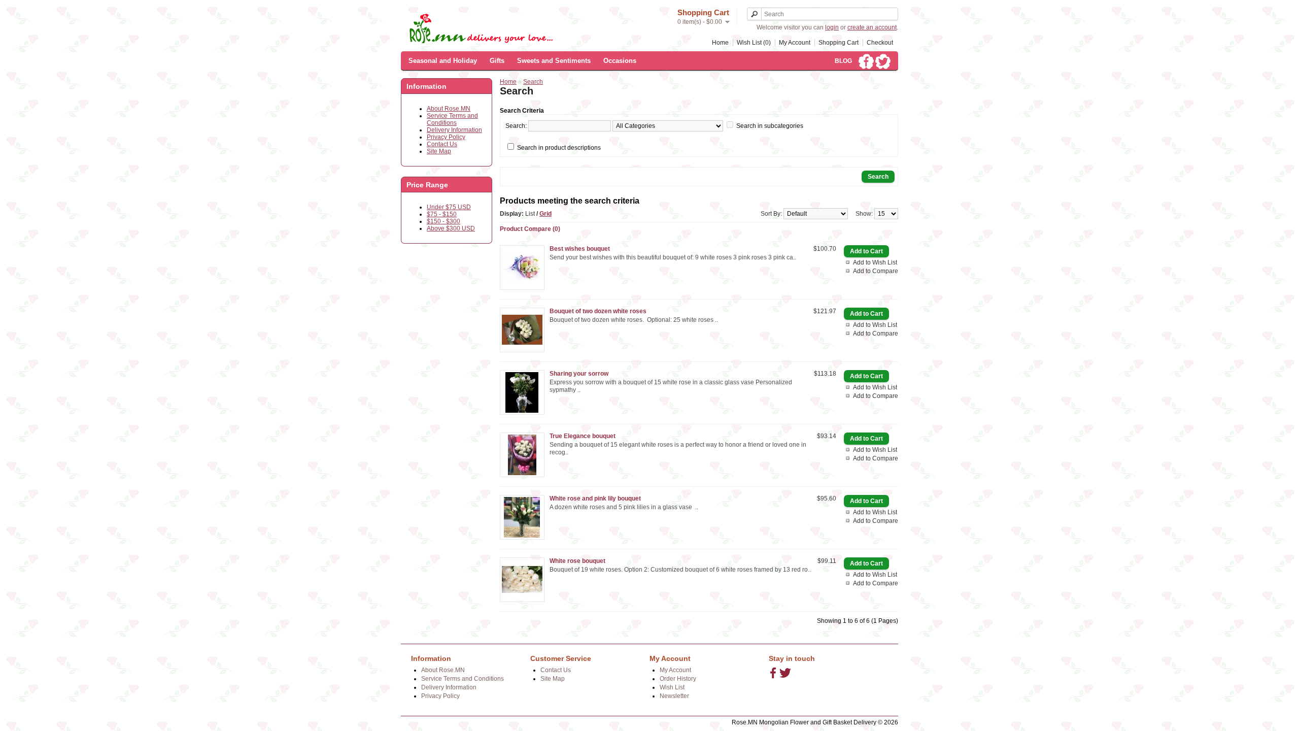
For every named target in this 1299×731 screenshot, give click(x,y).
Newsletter (674, 696)
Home (720, 42)
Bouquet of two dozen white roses (598, 311)
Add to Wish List (875, 262)
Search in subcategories (769, 125)
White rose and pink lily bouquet (595, 498)
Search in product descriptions (559, 147)
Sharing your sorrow (579, 373)
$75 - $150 (442, 214)
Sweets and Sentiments (554, 60)
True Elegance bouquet (583, 436)
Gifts (497, 60)
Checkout (880, 42)
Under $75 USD (449, 207)
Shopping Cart (838, 42)
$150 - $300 (443, 221)
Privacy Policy (446, 137)
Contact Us (442, 144)
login (832, 27)
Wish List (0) (754, 42)
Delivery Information (454, 130)
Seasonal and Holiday (442, 60)
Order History (678, 678)
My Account (794, 42)
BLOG (843, 60)
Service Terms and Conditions (452, 119)
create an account (872, 27)
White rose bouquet (577, 560)
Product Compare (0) (530, 228)
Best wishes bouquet (580, 248)
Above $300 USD (451, 228)
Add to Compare (875, 271)
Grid (545, 213)
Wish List (672, 687)
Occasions (619, 60)
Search (533, 81)
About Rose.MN (448, 108)
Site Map (439, 151)
